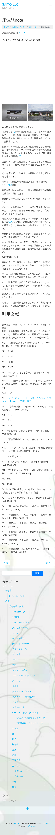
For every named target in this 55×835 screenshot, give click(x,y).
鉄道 (7, 601)
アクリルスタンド (20, 622)
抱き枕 (15, 744)
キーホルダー (18, 638)
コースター (17, 654)
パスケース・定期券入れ (24, 697)
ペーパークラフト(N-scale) (25, 712)
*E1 (21, 156)
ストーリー (23, 33)
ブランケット (18, 707)
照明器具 (16, 760)
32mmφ (19, 771)
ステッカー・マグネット (24, 675)
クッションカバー (17, 596)
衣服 (14, 781)
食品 (14, 787)
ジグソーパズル (19, 670)
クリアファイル (19, 649)
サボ (14, 665)
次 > (48, 562)
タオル (15, 686)
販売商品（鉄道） (17, 606)
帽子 (14, 739)
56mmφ (19, 776)
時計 (14, 755)
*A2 (10, 222)
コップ (15, 659)
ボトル (15, 728)
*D (14, 132)
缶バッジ (16, 766)
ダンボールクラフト (21, 691)
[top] (27, 809)
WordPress (32, 826)
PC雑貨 (15, 617)
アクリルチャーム (20, 628)
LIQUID (46, 823)
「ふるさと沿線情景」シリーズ (30, 718)
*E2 (10, 185)
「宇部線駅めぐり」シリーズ (29, 723)
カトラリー (17, 633)
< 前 (6, 562)
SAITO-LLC (10, 4)
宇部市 (8, 590)
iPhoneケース (18, 612)
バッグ (15, 702)
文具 (14, 750)
